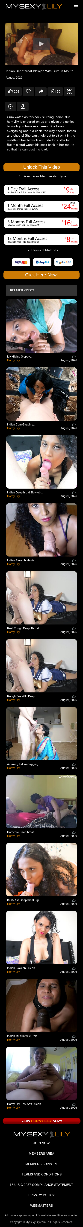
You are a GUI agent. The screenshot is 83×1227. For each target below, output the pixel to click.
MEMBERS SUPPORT (41, 1164)
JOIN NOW (41, 1143)
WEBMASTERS (41, 1205)
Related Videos (22, 290)
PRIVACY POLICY (41, 1195)
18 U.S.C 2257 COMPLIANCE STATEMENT (41, 1185)
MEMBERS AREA (41, 1153)
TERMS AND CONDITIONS (42, 1174)
